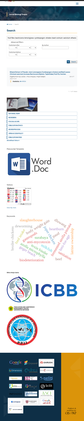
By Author (45, 45)
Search (73, 62)
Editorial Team (14, 113)
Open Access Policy (16, 133)
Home (10, 24)
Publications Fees (15, 137)
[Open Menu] (77, 4)
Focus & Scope (14, 121)
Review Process (14, 129)
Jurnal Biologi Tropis (18, 14)
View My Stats (11, 208)
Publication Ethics (16, 125)
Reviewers (12, 117)
